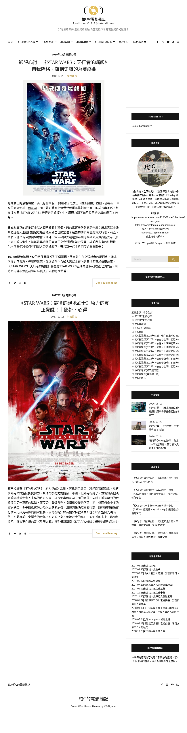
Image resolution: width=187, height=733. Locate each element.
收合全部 (147, 312)
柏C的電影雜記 (93, 699)
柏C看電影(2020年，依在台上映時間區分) (157, 351)
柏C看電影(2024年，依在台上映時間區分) (157, 366)
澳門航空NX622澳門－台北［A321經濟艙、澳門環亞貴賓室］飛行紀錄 (164, 444)
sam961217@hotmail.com (155, 232)
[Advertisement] (155, 75)
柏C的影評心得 (26, 41)
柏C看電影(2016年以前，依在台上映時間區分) (159, 335)
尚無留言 (72, 75)
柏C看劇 (65, 41)
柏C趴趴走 (48, 41)
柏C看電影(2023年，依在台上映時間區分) (157, 362)
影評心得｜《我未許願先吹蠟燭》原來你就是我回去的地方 (164, 411)
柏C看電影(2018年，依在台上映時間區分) (157, 343)
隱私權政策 (139, 41)
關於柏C (123, 41)
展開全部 (136, 312)
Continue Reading (106, 282)
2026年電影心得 (143, 320)
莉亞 (113, 232)
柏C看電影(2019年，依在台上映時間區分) (157, 347)
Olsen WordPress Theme (85, 706)
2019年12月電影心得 (64, 54)
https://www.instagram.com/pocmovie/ (155, 225)
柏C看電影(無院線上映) (147, 374)
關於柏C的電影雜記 (19, 684)
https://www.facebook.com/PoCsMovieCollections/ (158, 217)
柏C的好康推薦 (103, 41)
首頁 (10, 41)
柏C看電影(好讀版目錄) (147, 370)
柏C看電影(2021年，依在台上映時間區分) (157, 354)
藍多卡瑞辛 (15, 237)
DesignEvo (160, 243)
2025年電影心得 (143, 316)
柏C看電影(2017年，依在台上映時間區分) (157, 339)
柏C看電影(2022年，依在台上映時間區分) (157, 358)
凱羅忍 (32, 208)
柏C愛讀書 (82, 41)
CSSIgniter (110, 706)
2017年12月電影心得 (64, 295)
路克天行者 (99, 232)
